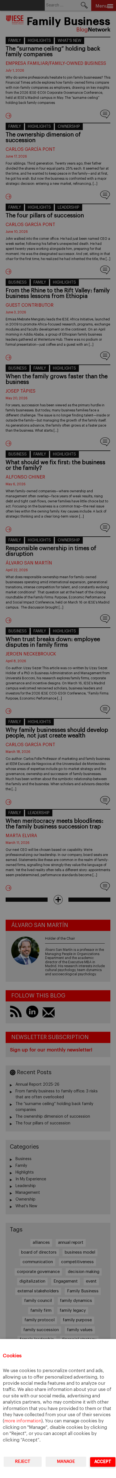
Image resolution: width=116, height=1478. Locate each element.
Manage (66, 1461)
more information (22, 1421)
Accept (102, 1461)
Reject (22, 1461)
